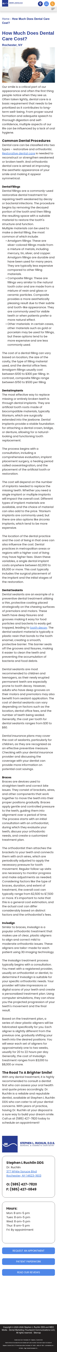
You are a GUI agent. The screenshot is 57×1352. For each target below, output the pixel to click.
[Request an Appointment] (46, 3)
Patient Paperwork (28, 1261)
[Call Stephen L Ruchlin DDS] (52, 3)
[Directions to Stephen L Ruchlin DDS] (40, 3)
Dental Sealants (12, 590)
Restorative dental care (18, 153)
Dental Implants (12, 390)
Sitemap (37, 1332)
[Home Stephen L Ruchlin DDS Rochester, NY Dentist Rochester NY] (12, 3)
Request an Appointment (29, 1250)
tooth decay (38, 628)
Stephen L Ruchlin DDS (34, 1327)
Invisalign (8, 923)
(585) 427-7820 (26, 1118)
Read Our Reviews (28, 1272)
